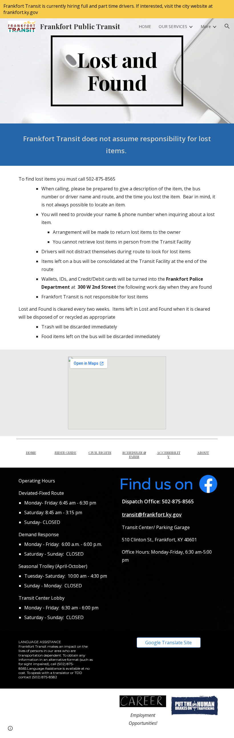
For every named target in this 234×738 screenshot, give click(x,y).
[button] (227, 26)
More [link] (206, 26)
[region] (117, 9)
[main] (117, 70)
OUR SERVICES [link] (173, 26)
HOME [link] (145, 26)
